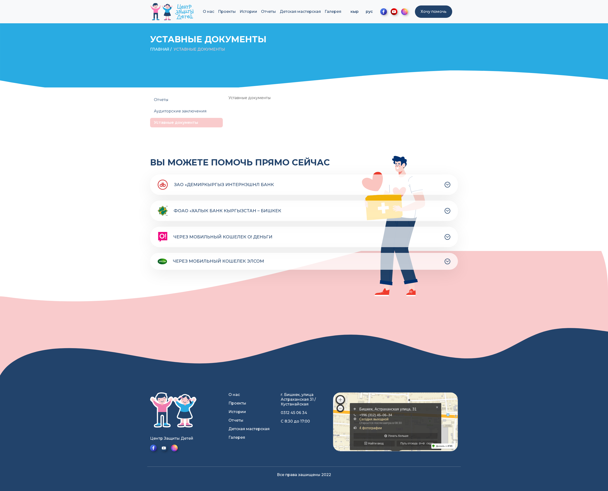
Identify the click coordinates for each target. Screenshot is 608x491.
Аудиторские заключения (180, 111)
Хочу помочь (433, 11)
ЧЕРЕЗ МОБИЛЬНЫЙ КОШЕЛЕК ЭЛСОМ (218, 261)
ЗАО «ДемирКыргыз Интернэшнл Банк (224, 184)
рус (369, 11)
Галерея (333, 11)
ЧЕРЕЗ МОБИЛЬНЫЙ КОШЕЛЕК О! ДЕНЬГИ (222, 237)
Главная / (161, 49)
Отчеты (268, 11)
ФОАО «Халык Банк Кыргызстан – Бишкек (227, 210)
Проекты (227, 11)
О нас (208, 11)
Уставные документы (199, 49)
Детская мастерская (300, 11)
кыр (355, 11)
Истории (248, 11)
